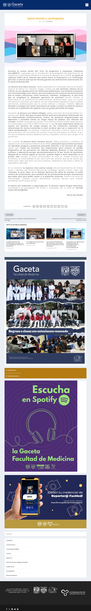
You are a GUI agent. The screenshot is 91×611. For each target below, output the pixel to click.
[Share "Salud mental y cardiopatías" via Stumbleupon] (59, 206)
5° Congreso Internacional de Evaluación (35, 242)
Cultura (8, 553)
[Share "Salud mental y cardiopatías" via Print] (66, 206)
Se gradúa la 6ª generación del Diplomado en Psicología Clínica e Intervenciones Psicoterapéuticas (75, 244)
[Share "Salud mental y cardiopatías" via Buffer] (55, 206)
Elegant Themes (17, 607)
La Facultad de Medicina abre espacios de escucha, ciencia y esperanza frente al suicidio (55, 244)
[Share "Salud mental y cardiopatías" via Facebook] (34, 206)
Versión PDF (11, 370)
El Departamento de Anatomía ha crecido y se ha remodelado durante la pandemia (15, 244)
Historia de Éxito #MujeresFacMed (17, 562)
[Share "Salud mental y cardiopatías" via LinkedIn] (51, 206)
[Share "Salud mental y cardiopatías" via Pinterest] (48, 206)
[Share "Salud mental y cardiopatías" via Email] (62, 206)
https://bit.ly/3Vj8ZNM (18, 190)
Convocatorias (10, 545)
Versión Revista (13, 376)
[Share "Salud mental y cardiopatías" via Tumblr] (44, 206)
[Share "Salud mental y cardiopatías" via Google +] (41, 206)
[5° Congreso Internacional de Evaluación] (35, 233)
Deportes (9, 558)
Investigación (10, 571)
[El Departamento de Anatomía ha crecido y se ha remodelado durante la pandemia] (15, 233)
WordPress (33, 607)
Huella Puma (10, 566)
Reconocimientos (11, 575)
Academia (49, 21)
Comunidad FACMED (12, 549)
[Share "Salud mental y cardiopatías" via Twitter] (37, 206)
